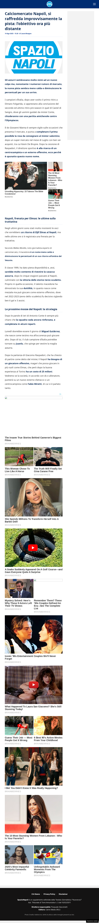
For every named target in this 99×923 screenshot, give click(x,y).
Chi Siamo (36, 894)
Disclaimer (63, 894)
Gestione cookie (92, 921)
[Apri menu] (94, 4)
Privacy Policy (49, 894)
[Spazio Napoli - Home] (49, 4)
